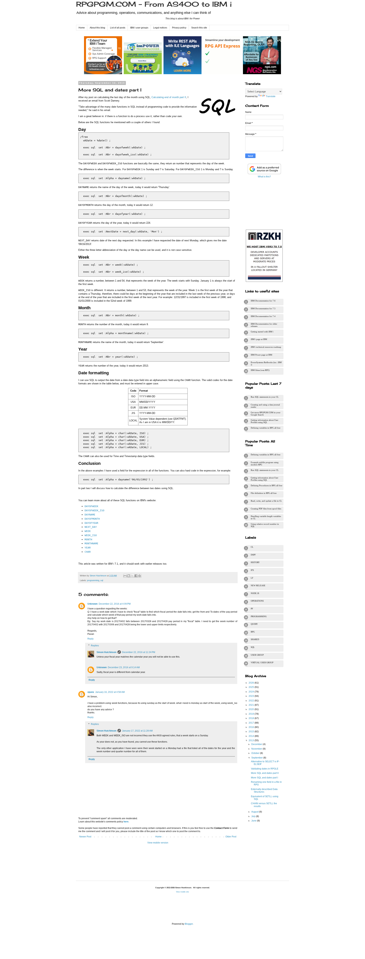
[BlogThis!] (129, 576)
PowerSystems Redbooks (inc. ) (266, 363)
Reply (90, 638)
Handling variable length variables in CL (266, 517)
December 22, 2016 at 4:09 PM (115, 604)
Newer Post (85, 836)
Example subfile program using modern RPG (265, 463)
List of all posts (117, 27)
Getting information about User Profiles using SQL (264, 421)
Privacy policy (179, 27)
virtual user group (262, 662)
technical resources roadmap (266, 347)
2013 (252, 740)
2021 (252, 705)
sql (101, 580)
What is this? (264, 176)
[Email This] (125, 576)
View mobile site (182, 892)
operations (257, 601)
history (255, 562)
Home (82, 27)
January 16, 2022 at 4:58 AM (110, 692)
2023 (252, 696)
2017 (252, 722)
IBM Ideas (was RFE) (260, 370)
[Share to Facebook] (136, 576)
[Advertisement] (264, 203)
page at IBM (259, 339)
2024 (252, 691)
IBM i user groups (139, 27)
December (257, 744)
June (254, 820)
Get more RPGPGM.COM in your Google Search (265, 413)
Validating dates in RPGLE (264, 768)
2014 (252, 736)
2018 (252, 718)
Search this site (199, 27)
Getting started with (262, 331)
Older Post (230, 836)
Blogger (189, 924)
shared (255, 639)
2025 (252, 687)
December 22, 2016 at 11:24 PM (138, 652)
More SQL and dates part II (265, 773)
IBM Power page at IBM (261, 355)
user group (257, 655)
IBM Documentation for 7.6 (263, 301)
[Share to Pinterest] (139, 576)
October (255, 753)
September (257, 757)
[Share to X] (132, 576)
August (255, 811)
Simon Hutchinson (106, 652)
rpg (253, 632)
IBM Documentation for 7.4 (263, 316)
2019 (252, 714)
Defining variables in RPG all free (265, 428)
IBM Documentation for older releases (264, 325)
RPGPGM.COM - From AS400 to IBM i (154, 4)
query (254, 624)
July (253, 816)
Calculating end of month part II (169, 97)
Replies (95, 645)
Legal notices (160, 27)
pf (252, 608)
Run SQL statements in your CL (265, 397)
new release (258, 585)
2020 (252, 709)
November (257, 748)
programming (93, 580)
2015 (252, 731)
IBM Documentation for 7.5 (263, 308)
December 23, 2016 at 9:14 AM (124, 667)
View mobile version (157, 842)
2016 (252, 727)
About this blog (97, 27)
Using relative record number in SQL (265, 525)
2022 (252, 700)
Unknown (92, 604)
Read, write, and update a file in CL (266, 501)
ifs (252, 570)
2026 (252, 682)
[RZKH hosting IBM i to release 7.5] (264, 282)
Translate (270, 96)
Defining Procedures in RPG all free (266, 485)
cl (252, 547)
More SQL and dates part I (264, 777)
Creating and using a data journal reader (265, 406)
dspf (253, 555)
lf (252, 578)
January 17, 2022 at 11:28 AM (137, 730)
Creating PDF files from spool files (266, 508)
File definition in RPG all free (264, 493)
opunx (90, 692)
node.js (255, 593)
